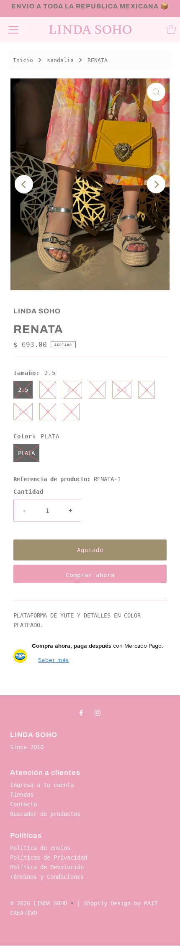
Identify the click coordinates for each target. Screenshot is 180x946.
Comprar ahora (90, 575)
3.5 (72, 389)
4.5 (122, 389)
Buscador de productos (45, 813)
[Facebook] (81, 712)
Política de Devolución (47, 867)
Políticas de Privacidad (48, 857)
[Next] (156, 184)
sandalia (60, 60)
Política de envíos (40, 847)
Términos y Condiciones (47, 876)
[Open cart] (171, 29)
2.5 (23, 389)
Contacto (23, 804)
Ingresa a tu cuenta (42, 785)
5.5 (23, 411)
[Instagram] (97, 712)
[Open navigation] (13, 29)
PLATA (26, 453)
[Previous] (24, 184)
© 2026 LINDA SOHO (38, 903)
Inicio (23, 60)
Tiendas (21, 794)
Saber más (53, 660)
